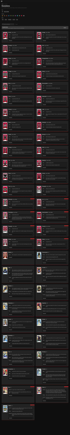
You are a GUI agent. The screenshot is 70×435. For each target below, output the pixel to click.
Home (2, 4)
